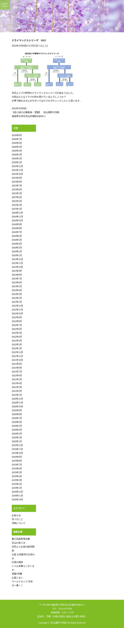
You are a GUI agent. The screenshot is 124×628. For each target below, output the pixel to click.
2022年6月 (17, 329)
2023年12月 (17, 259)
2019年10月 (17, 453)
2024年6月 (17, 236)
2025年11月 (17, 170)
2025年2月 (17, 205)
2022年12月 (17, 306)
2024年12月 (17, 213)
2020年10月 (17, 406)
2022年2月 (17, 344)
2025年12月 (17, 166)
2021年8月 (17, 368)
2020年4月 (17, 430)
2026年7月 (17, 139)
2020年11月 (17, 402)
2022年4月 (17, 337)
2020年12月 (17, 399)
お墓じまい (17, 577)
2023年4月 (17, 290)
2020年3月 (17, 433)
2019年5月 (17, 472)
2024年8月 (17, 228)
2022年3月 (17, 340)
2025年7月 (17, 185)
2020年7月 (17, 418)
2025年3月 (17, 201)
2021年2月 (17, 391)
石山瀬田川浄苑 (58, 623)
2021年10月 (17, 360)
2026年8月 (17, 135)
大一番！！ (17, 585)
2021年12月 (17, 352)
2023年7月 (17, 278)
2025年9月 (17, 178)
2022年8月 (17, 321)
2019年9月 (17, 457)
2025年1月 (17, 209)
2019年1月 (17, 488)
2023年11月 (17, 263)
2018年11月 (17, 495)
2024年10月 (17, 220)
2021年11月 (17, 356)
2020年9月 (17, 410)
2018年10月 (17, 499)
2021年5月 (17, 379)
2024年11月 (17, 216)
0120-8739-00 (65, 608)
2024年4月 (17, 244)
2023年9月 (17, 271)
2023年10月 (17, 267)
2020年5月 (17, 426)
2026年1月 (17, 162)
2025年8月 (17, 182)
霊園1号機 (17, 574)
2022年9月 (17, 317)
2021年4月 (17, 383)
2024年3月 (17, 247)
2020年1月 (17, 441)
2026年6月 (17, 143)
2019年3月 (17, 480)
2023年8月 (17, 275)
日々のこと (41, 46)
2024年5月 (17, 240)
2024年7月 (17, 232)
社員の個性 (17, 562)
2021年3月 (17, 387)
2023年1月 (17, 302)
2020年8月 (17, 414)
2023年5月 (17, 286)
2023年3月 (17, 294)
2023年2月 (17, 298)
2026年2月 (17, 158)
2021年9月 (17, 364)
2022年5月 (17, 333)
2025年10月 (17, 174)
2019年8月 (17, 461)
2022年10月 (17, 313)
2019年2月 (17, 484)
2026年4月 (17, 151)
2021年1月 (17, 395)
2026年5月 (17, 147)
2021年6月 (17, 375)
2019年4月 (17, 476)
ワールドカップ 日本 (22, 581)
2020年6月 (17, 422)
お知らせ (16, 515)
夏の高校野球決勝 (21, 539)
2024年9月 (17, 224)
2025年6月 (17, 189)
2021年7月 (17, 371)
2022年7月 (17, 325)
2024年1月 (17, 255)
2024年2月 (17, 251)
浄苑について (18, 523)
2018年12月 (17, 492)
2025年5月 (17, 193)
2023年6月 (17, 282)
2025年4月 (17, 197)
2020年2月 (17, 437)
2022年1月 (17, 348)
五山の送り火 (18, 543)
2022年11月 (17, 309)
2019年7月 (17, 464)
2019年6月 (17, 468)
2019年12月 (17, 445)
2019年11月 (17, 449)
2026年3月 (17, 154)
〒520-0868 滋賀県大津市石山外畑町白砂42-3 (62, 605)
